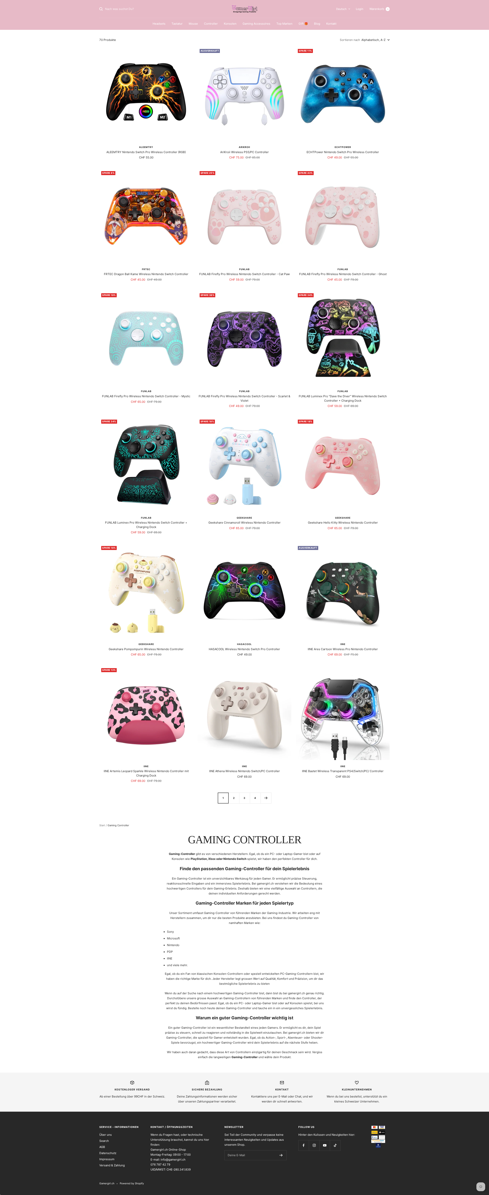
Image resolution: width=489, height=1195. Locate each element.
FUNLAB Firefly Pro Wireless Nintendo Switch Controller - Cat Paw (244, 274)
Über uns (105, 1135)
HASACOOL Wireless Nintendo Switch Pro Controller (244, 649)
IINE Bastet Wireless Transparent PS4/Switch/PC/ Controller (343, 771)
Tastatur (177, 23)
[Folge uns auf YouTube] (324, 1145)
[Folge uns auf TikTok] (335, 1145)
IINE (342, 644)
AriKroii (244, 147)
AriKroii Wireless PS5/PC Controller (244, 152)
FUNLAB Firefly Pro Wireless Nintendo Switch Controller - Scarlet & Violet (244, 398)
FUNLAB (244, 269)
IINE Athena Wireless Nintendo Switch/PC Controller (244, 771)
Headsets (159, 23)
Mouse (193, 23)
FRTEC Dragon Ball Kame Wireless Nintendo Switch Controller (146, 274)
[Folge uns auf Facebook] (303, 1145)
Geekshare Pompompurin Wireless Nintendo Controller (146, 649)
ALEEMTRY (146, 147)
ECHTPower (343, 147)
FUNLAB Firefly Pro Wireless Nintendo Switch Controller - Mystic (146, 396)
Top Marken (284, 23)
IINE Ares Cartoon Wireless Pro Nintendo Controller (343, 649)
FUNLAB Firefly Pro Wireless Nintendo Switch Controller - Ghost (343, 274)
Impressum (106, 1159)
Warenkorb (378, 9)
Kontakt (331, 23)
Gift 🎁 (303, 23)
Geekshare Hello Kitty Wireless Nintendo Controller (343, 522)
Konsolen (230, 23)
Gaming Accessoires (256, 23)
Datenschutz (107, 1153)
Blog (317, 23)
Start (102, 825)
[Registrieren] (281, 1155)
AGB (102, 1147)
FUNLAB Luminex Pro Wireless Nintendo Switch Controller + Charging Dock (146, 525)
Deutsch (341, 9)
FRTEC (146, 269)
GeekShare (244, 517)
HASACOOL (244, 644)
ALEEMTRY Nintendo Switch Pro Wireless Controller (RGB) (146, 152)
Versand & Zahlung (112, 1165)
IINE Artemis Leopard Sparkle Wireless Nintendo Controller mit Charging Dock (146, 773)
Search (104, 1141)
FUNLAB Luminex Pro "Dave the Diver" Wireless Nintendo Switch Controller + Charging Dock (343, 398)
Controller (211, 23)
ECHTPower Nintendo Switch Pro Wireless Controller (343, 152)
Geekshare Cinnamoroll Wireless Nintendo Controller (244, 522)
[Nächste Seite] (266, 798)
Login (359, 9)
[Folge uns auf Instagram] (314, 1145)
